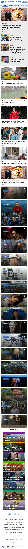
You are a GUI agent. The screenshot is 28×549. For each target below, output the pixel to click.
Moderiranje (13, 519)
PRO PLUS (22, 517)
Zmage (22, 5)
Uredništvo (15, 517)
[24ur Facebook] (15, 514)
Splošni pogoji (20, 524)
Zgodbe (11, 5)
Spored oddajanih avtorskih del (14, 529)
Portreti (5, 5)
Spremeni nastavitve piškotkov (14, 522)
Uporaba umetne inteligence (14, 532)
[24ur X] (18, 514)
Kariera (7, 519)
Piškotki (21, 519)
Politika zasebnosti (9, 524)
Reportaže (16, 5)
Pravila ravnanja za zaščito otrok (14, 527)
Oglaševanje (7, 517)
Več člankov (13, 429)
